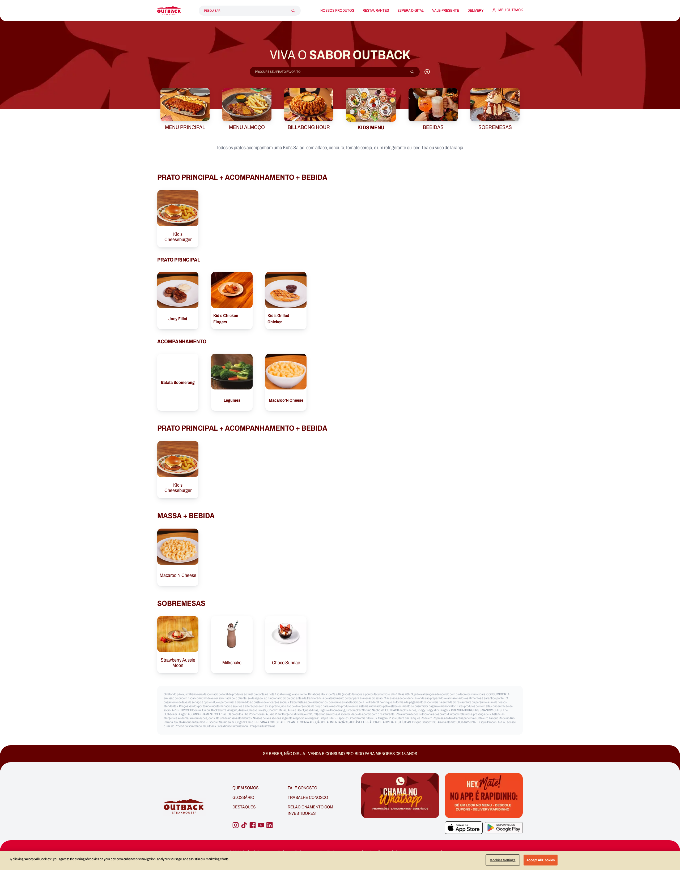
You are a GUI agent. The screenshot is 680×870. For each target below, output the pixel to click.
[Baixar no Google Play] (504, 827)
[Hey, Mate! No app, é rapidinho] (484, 795)
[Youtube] (261, 825)
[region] (340, 860)
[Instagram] (235, 825)
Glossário (243, 797)
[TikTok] (244, 825)
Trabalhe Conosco (308, 797)
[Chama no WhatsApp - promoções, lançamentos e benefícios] (400, 806)
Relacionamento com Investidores (310, 810)
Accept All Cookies (540, 860)
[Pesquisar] (293, 10)
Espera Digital (410, 10)
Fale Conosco (302, 788)
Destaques (244, 807)
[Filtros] (427, 71)
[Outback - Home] (169, 10)
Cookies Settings (502, 860)
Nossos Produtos (337, 10)
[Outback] (184, 807)
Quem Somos (245, 788)
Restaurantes (376, 10)
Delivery (475, 10)
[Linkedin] (269, 825)
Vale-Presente (445, 10)
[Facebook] (252, 825)
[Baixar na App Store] (464, 827)
